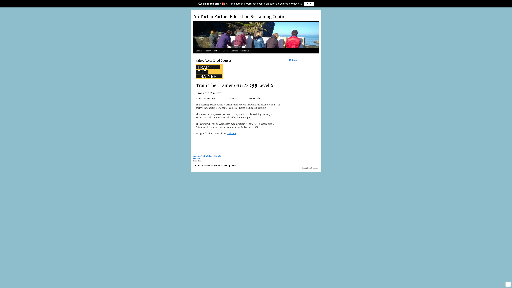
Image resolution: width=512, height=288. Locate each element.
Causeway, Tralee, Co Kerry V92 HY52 (207, 156)
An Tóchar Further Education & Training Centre (239, 16)
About (225, 51)
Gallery (207, 51)
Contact (234, 51)
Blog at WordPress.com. (310, 168)
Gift (309, 4)
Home (199, 51)
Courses (217, 51)
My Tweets (293, 60)
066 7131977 (197, 158)
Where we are (246, 51)
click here (231, 133)
